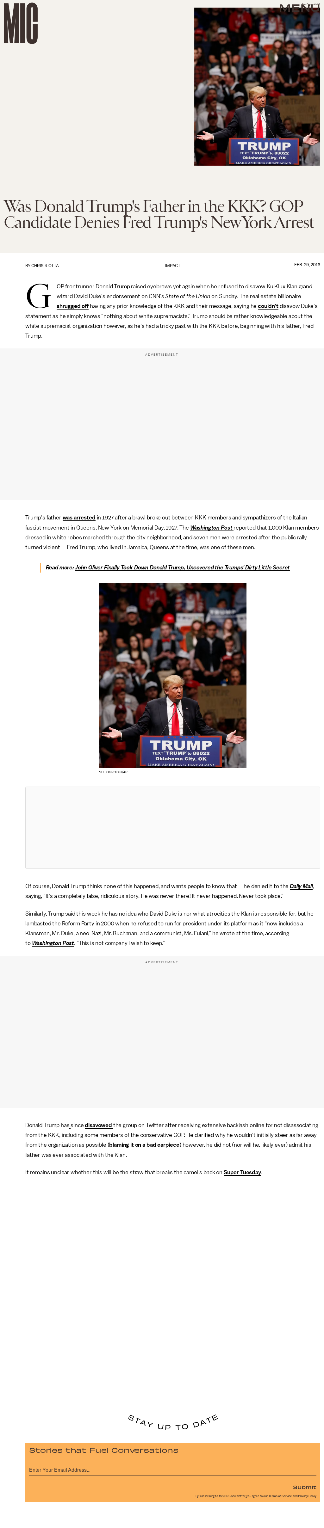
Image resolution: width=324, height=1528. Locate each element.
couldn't (268, 306)
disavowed (99, 1125)
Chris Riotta (45, 265)
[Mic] (21, 23)
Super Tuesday (242, 1172)
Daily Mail (301, 886)
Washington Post (212, 528)
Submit (304, 1487)
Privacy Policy (307, 1496)
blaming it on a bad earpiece (144, 1145)
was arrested (79, 517)
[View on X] (173, 828)
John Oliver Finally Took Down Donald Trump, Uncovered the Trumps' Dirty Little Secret (182, 567)
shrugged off (73, 306)
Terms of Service (280, 1496)
